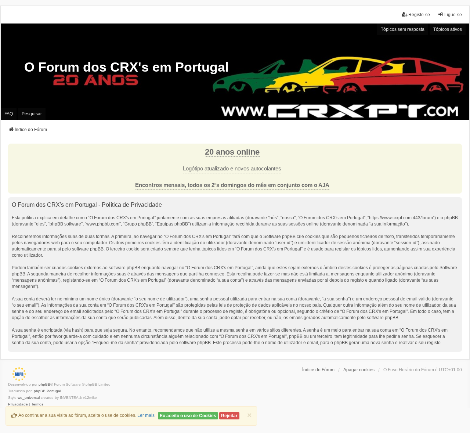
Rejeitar (229, 415)
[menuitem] (18, 404)
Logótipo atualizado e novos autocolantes (232, 169)
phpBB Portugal (47, 391)
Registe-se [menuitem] (419, 14)
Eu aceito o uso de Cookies (188, 415)
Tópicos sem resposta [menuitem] (402, 29)
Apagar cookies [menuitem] (359, 369)
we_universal (29, 398)
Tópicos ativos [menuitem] (447, 29)
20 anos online (232, 151)
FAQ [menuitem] (8, 113)
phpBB (44, 384)
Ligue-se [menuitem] (453, 14)
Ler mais (146, 415)
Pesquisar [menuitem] (32, 113)
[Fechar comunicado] (456, 149)
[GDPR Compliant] (17, 374)
